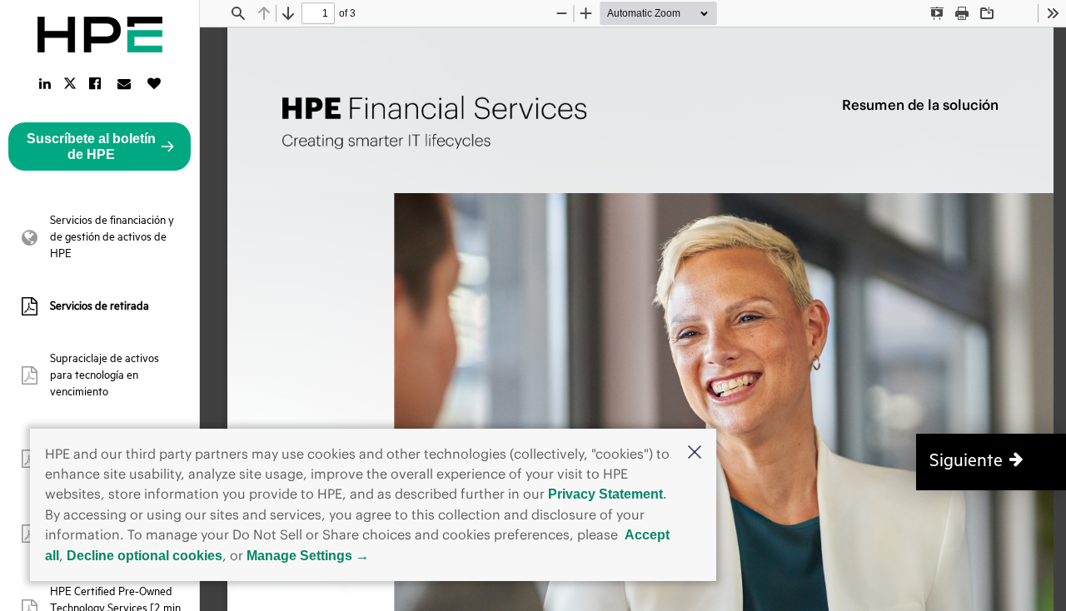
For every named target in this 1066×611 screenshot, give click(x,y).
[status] (318, 13)
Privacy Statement (605, 494)
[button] (694, 453)
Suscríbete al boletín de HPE (91, 146)
